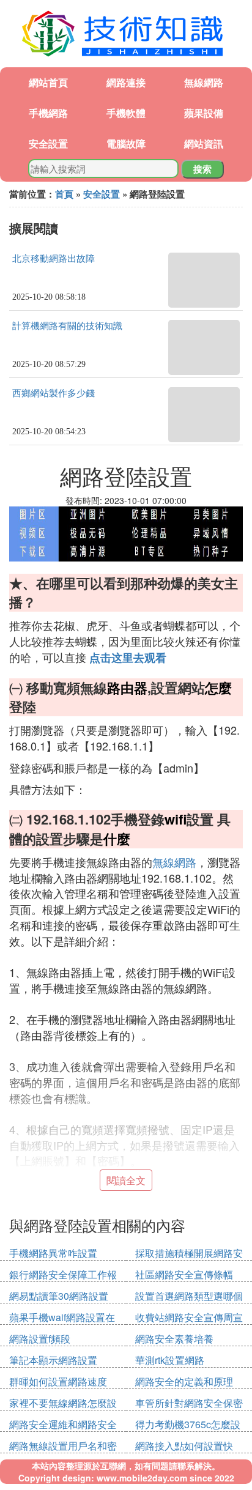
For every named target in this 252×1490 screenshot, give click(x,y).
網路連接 (126, 82)
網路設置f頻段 (39, 1339)
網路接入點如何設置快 (184, 1446)
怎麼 (218, 687)
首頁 (64, 194)
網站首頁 (48, 82)
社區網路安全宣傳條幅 (184, 1274)
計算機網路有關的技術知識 (67, 326)
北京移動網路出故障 (53, 259)
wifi (176, 819)
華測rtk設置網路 (169, 1360)
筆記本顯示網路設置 (53, 1360)
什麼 (116, 838)
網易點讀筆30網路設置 (58, 1296)
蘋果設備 (203, 113)
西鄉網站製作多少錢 (53, 393)
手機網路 (48, 113)
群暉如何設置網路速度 (58, 1381)
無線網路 (203, 82)
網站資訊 (203, 143)
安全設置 (48, 143)
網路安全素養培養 (174, 1339)
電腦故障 (126, 143)
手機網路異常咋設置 (53, 1253)
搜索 (202, 169)
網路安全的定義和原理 (184, 1381)
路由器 (127, 687)
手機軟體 (126, 113)
